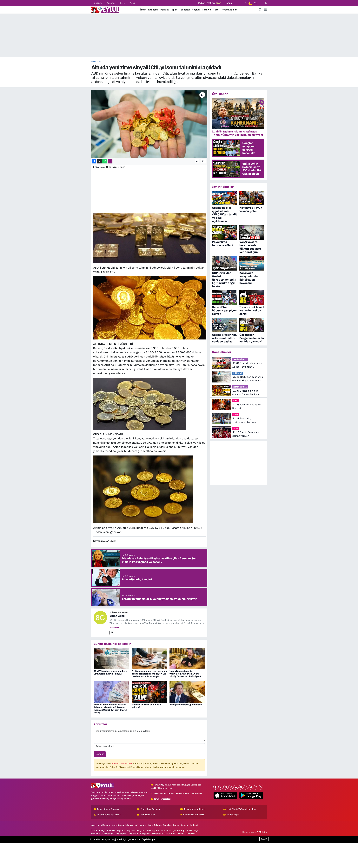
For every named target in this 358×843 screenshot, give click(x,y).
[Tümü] (263, 352)
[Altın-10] (143, 489)
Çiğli (183, 830)
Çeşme (176, 830)
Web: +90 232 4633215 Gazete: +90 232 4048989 (178, 793)
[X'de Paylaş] (99, 161)
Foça (196, 830)
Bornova (160, 830)
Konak (181, 833)
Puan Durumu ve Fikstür (108, 814)
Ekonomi (153, 9)
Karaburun (133, 833)
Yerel (216, 9)
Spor (174, 9)
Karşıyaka (145, 833)
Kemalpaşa (157, 833)
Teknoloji (184, 9)
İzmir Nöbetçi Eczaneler (108, 809)
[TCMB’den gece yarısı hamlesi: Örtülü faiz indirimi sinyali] (111, 658)
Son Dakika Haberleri (193, 814)
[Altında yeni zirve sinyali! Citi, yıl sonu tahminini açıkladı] (149, 124)
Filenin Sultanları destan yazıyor (245, 434)
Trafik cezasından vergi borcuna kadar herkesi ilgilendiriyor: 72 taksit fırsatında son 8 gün (149, 674)
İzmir (143, 9)
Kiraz (167, 833)
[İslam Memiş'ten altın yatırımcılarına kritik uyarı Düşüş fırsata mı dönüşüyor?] (187, 658)
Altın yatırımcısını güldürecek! (185, 704)
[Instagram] (230, 787)
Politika (164, 9)
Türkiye (206, 9)
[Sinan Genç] (100, 617)
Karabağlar (120, 833)
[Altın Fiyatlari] (149, 307)
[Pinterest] (225, 787)
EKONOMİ (97, 61)
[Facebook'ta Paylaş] (94, 161)
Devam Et (113, 628)
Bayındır (121, 830)
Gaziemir (95, 833)
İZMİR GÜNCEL (240, 359)
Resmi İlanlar (229, 9)
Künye (176, 825)
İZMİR (94, 830)
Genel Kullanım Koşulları (160, 825)
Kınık (173, 833)
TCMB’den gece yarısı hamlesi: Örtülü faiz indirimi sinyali (110, 672)
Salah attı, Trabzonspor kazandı (244, 420)
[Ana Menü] (265, 10)
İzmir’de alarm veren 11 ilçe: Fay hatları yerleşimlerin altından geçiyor (247, 365)
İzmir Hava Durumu (150, 809)
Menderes (191, 833)
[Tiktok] (245, 787)
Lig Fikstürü (140, 825)
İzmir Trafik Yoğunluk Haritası (241, 809)
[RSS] (261, 787)
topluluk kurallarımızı (122, 763)
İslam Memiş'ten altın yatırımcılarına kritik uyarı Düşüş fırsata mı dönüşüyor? (185, 674)
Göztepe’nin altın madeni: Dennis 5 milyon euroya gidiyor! (246, 392)
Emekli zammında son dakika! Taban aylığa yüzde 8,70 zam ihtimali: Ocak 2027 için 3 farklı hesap (110, 708)
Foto (122, 3)
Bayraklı (131, 830)
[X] (220, 787)
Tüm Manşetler (147, 814)
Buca (168, 830)
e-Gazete (98, 3)
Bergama (141, 830)
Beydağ (151, 830)
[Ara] (260, 10)
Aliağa (102, 830)
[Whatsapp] (256, 787)
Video (132, 3)
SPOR (235, 401)
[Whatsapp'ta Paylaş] (104, 161)
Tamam (264, 839)
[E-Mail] (111, 632)
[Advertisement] (179, 35)
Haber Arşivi (233, 814)
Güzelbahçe (107, 833)
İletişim (184, 825)
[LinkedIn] (235, 787)
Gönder (100, 754)
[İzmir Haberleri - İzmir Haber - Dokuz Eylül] (105, 9)
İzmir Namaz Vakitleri (194, 809)
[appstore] (225, 795)
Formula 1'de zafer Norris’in (246, 406)
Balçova (111, 830)
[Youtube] (240, 787)
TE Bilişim (262, 832)
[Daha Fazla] (110, 161)
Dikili (189, 830)
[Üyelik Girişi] (264, 3)
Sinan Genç (100, 167)
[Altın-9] (149, 238)
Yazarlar (111, 3)
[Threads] (251, 787)
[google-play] (251, 795)
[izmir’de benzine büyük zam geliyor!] (149, 691)
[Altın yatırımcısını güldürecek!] (187, 691)
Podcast (194, 825)
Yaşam (196, 9)
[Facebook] (215, 787)
